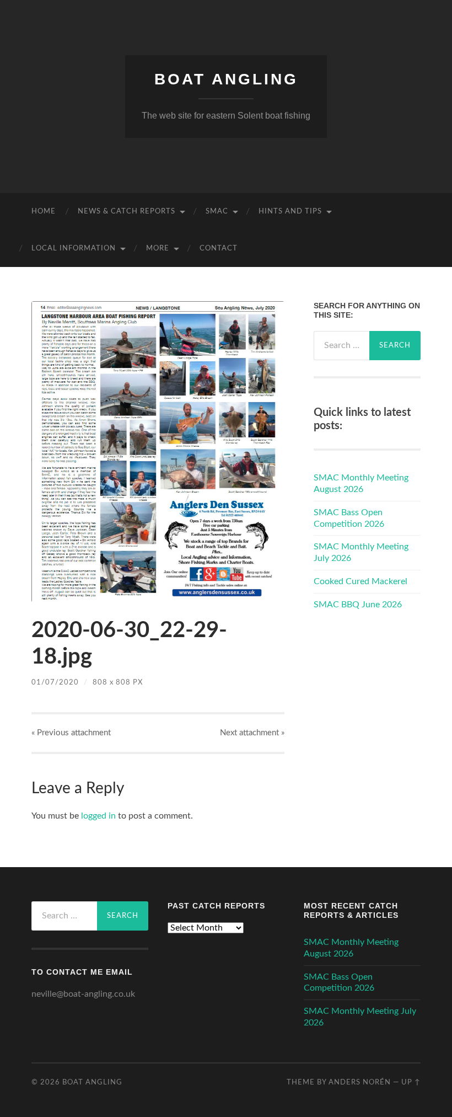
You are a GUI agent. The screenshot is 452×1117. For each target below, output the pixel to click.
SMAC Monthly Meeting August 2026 (361, 483)
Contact (219, 248)
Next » (252, 733)
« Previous (71, 733)
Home (43, 211)
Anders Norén (360, 1082)
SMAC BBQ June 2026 (358, 604)
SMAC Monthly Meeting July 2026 (361, 552)
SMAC (217, 211)
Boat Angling (226, 79)
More (157, 248)
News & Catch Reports (126, 211)
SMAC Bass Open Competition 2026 (349, 518)
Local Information (73, 248)
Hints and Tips (290, 211)
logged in (98, 815)
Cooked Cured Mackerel (360, 581)
